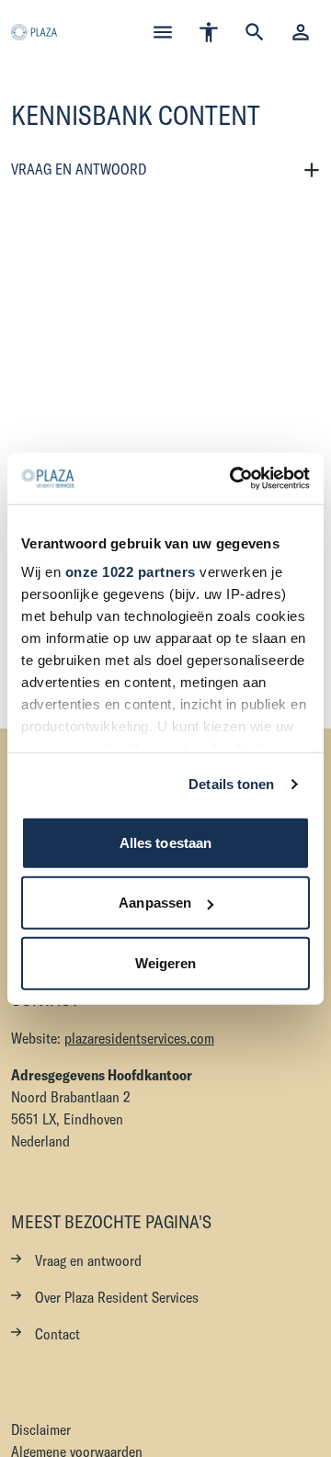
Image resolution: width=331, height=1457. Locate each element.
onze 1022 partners (130, 572)
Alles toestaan (165, 842)
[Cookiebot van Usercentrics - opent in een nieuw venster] (233, 479)
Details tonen (231, 784)
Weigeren (166, 962)
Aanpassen (155, 902)
